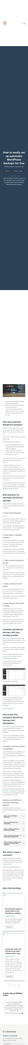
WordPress (7, 171)
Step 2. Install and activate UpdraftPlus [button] (11, 823)
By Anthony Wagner (10, 916)
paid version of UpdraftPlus (9, 791)
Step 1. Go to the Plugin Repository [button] (10, 816)
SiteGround (18, 699)
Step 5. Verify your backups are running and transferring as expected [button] (12, 843)
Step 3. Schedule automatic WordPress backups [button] (11, 829)
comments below (7, 864)
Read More (9, 927)
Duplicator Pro (6, 782)
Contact (16, 877)
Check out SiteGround (8, 708)
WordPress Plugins (18, 171)
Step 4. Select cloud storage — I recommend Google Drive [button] (12, 836)
